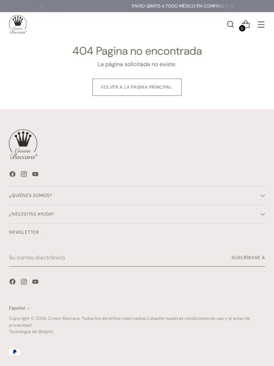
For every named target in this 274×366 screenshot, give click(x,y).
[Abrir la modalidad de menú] (261, 24)
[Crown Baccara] (18, 24)
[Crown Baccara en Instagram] (24, 175)
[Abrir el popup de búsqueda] (230, 24)
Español (17, 308)
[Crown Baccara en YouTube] (36, 175)
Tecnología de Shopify (31, 332)
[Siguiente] (232, 6)
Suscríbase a (248, 258)
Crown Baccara (64, 318)
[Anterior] (42, 6)
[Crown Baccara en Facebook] (13, 175)
